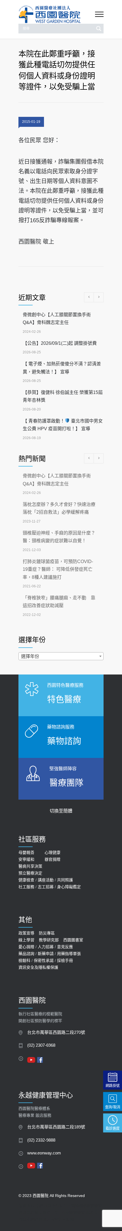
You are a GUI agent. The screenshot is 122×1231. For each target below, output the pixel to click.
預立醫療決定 (30, 873)
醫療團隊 (66, 782)
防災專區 (47, 933)
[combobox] (61, 656)
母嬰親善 (26, 852)
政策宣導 (26, 933)
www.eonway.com (44, 1153)
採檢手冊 (65, 960)
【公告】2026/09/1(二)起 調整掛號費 (60, 343)
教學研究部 (49, 940)
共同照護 (65, 880)
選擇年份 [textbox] (30, 656)
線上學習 (26, 940)
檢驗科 (24, 960)
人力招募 (46, 946)
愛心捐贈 (26, 946)
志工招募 (46, 886)
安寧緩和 (26, 859)
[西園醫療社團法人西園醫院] (56, 14)
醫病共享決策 (30, 866)
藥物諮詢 (64, 741)
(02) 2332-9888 (41, 1140)
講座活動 (46, 880)
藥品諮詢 (26, 953)
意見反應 (65, 946)
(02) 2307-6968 (41, 1045)
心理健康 (52, 852)
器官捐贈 (52, 859)
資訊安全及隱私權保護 (38, 967)
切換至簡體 (61, 810)
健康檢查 (26, 880)
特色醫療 (64, 699)
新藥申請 (46, 953)
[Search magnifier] (99, 28)
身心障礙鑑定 (69, 886)
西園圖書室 (73, 940)
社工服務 (26, 886)
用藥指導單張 (69, 953)
